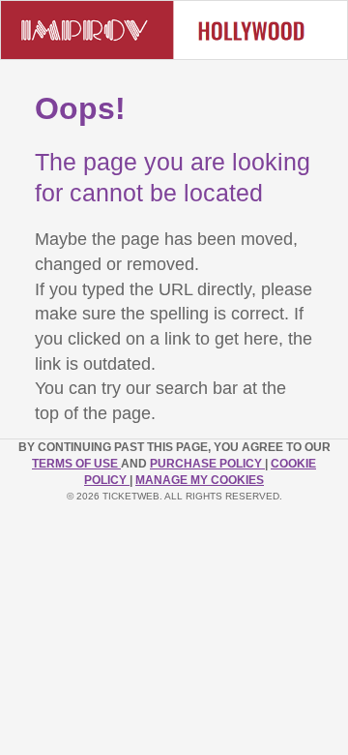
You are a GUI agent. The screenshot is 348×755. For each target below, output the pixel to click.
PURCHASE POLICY (207, 463)
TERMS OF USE (76, 463)
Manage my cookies (199, 480)
